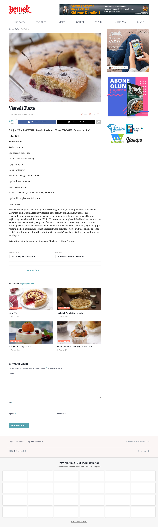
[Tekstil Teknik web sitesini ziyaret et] (92, 488)
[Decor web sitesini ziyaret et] (40, 500)
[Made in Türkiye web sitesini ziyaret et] (117, 512)
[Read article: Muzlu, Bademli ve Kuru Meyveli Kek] (79, 332)
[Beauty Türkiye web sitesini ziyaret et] (14, 476)
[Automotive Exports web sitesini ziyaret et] (92, 512)
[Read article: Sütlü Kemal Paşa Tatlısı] (31, 332)
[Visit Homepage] (20, 9)
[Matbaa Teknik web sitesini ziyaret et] (40, 512)
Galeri (80, 22)
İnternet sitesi (62, 413)
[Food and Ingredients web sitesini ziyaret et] (14, 488)
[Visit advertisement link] (104, 9)
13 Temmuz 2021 (15, 114)
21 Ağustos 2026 (14, 316)
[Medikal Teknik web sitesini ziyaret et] (92, 476)
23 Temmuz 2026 (14, 350)
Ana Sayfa (20, 22)
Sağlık (98, 22)
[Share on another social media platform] (98, 122)
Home (11, 29)
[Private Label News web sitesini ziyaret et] (40, 476)
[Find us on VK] (145, 451)
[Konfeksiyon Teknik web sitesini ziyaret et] (117, 488)
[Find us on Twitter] (141, 451)
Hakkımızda (119, 22)
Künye (140, 22)
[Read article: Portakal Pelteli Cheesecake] (79, 299)
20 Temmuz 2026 (62, 350)
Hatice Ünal (33, 270)
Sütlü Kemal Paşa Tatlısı (20, 346)
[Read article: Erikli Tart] (31, 299)
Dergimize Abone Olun (35, 442)
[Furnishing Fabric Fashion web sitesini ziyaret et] (92, 500)
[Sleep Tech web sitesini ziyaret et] (14, 500)
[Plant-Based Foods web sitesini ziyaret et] (40, 488)
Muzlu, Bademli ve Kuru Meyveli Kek (74, 346)
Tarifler (41, 22)
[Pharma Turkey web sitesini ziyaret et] (66, 476)
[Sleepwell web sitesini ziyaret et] (143, 488)
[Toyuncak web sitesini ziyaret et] (117, 500)
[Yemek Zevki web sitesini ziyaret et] (117, 476)
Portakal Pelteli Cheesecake (70, 313)
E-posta (12, 413)
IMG (15, 451)
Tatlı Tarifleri (25, 29)
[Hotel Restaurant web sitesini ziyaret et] (143, 476)
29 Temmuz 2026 (62, 316)
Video (62, 22)
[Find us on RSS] (148, 451)
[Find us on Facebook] (138, 451)
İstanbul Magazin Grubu (79, 521)
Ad (10, 402)
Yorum (12, 373)
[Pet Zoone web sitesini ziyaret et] (143, 512)
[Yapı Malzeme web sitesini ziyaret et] (66, 512)
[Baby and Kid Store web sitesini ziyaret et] (143, 500)
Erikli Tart (14, 313)
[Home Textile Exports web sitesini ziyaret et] (66, 500)
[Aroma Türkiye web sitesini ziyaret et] (66, 488)
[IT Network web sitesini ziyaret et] (14, 512)
